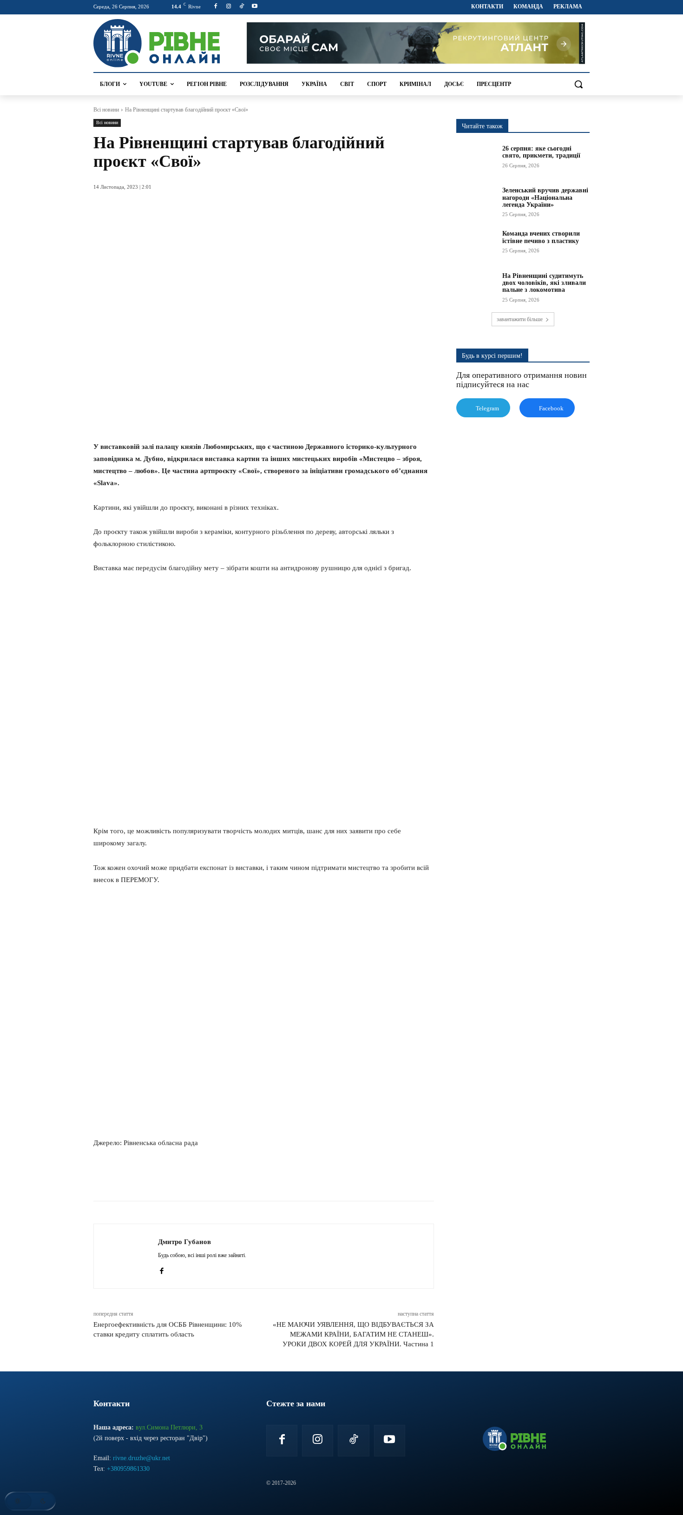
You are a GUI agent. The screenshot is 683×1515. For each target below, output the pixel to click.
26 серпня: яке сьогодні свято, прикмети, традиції (541, 152)
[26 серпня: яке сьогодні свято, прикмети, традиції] (476, 159)
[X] (188, 1177)
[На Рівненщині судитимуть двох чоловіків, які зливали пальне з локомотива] (476, 286)
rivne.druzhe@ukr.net (141, 1458)
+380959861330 (128, 1468)
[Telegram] (231, 1177)
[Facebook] (215, 6)
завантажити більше (520, 319)
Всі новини (106, 109)
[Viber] (252, 1177)
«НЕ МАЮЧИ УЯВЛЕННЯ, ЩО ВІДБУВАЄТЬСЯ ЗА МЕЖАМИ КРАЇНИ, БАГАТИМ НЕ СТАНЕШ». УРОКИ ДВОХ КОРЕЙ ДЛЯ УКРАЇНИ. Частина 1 (353, 1334)
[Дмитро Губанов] (126, 1256)
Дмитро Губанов (184, 1241)
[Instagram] (228, 6)
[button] (578, 84)
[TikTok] (241, 6)
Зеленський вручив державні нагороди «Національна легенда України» (545, 197)
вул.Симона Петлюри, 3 (169, 1427)
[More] (274, 1177)
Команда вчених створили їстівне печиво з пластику (541, 237)
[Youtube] (254, 6)
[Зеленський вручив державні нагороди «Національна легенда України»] (476, 201)
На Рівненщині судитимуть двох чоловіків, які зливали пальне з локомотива (544, 283)
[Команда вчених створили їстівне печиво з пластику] (476, 244)
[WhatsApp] (209, 1177)
